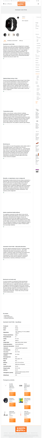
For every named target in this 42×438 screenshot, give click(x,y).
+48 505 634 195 (7, 0)
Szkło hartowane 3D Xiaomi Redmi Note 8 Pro (27, 399)
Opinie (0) (21, 40)
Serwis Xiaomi (37, 83)
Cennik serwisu (38, 86)
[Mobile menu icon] (38, 3)
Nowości (37, 62)
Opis (5, 40)
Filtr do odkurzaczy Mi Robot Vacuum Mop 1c (27, 386)
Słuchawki (38, 47)
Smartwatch (38, 73)
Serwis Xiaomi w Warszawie (38, 93)
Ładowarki (38, 43)
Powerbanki (39, 45)
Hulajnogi (37, 58)
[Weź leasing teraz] (37, 172)
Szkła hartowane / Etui (38, 51)
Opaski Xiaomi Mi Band (38, 78)
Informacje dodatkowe (12, 40)
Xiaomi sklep (37, 102)
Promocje (37, 67)
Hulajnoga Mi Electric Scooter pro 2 (12, 413)
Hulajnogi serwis (38, 89)
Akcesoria (37, 34)
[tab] (5, 41)
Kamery (37, 60)
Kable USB (37, 41)
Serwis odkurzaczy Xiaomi (38, 98)
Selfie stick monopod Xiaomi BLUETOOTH (27, 413)
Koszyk (5, 3)
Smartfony (37, 69)
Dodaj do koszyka (12, 394)
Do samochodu (39, 37)
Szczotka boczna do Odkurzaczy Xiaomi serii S (11, 386)
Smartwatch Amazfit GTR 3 (12, 399)
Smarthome (38, 71)
